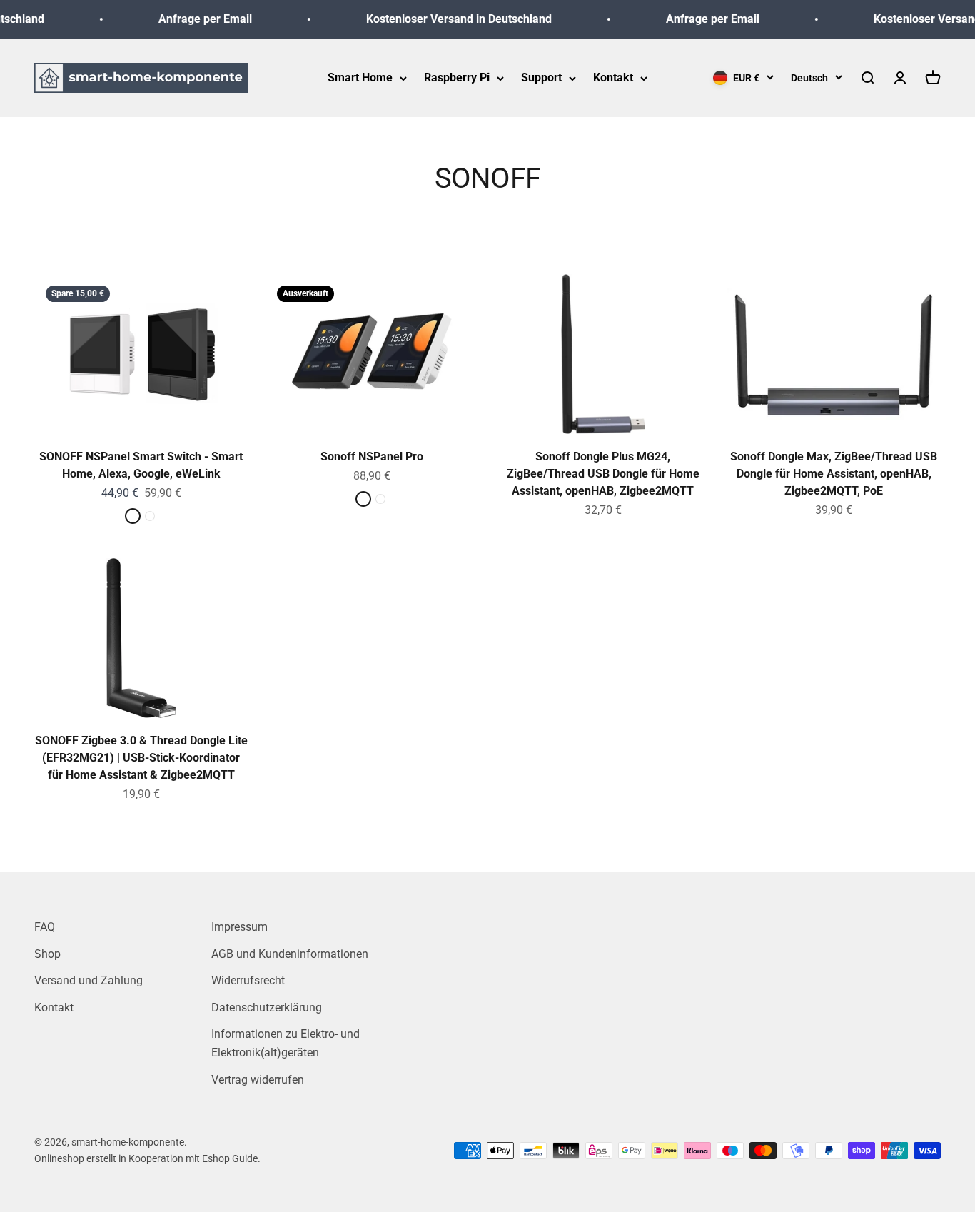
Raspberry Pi (457, 77)
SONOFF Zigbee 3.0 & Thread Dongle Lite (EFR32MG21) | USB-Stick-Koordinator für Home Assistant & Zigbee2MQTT (141, 758)
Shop (47, 954)
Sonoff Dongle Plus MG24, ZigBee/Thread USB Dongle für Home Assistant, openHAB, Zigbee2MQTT (603, 474)
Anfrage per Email (195, 19)
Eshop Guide (230, 1158)
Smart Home (360, 77)
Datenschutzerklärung (266, 1007)
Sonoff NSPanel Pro (371, 456)
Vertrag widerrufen (257, 1079)
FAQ (44, 927)
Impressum (239, 927)
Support (541, 77)
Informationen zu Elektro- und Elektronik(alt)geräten (285, 1043)
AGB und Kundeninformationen (289, 954)
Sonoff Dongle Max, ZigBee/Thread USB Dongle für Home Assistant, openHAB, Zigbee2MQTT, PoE (833, 474)
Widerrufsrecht (248, 980)
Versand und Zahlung (88, 980)
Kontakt (613, 77)
